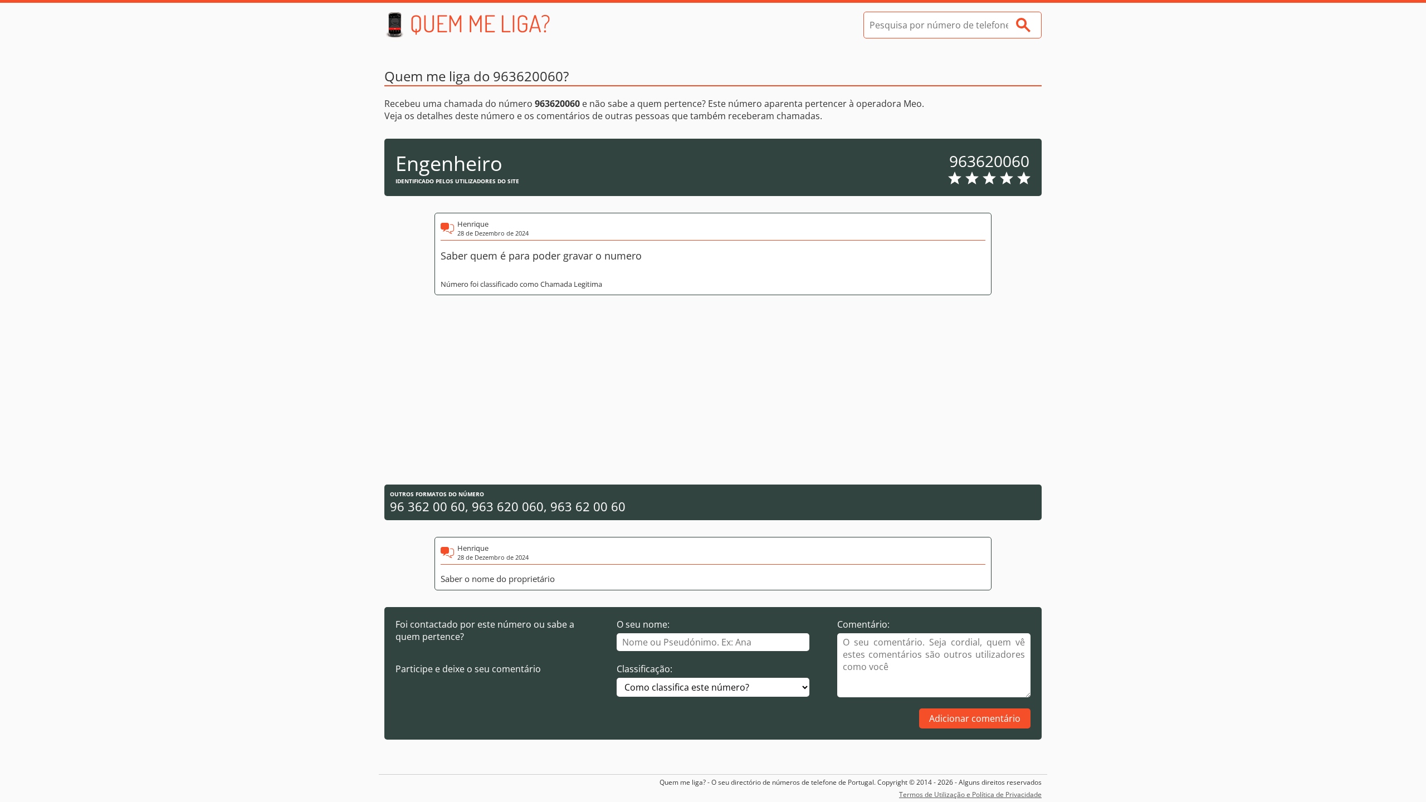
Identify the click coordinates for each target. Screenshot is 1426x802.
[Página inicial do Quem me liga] (467, 25)
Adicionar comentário (974, 718)
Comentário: (863, 624)
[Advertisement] (713, 390)
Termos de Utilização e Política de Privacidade (970, 794)
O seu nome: (643, 624)
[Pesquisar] (1023, 25)
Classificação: (644, 669)
